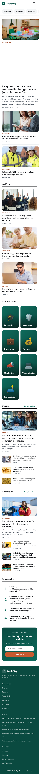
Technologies (6, 696)
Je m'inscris (19, 654)
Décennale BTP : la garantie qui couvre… (16, 730)
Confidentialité (7, 763)
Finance (5, 688)
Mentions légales (8, 759)
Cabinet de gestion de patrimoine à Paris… (16, 741)
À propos (5, 751)
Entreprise (31, 11)
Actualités (5, 700)
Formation (7, 11)
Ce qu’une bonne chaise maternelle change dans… (19, 718)
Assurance (19, 11)
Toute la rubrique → (30, 406)
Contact (5, 755)
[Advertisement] (19, 64)
